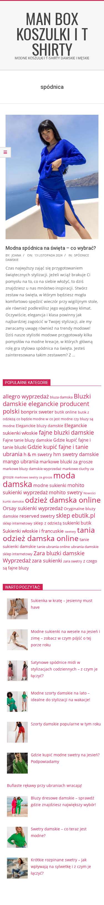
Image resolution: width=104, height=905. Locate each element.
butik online (66, 412)
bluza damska (61, 397)
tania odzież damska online (49, 534)
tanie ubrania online (53, 546)
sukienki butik (77, 523)
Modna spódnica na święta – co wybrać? (51, 248)
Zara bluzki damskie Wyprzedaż (44, 556)
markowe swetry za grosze (33, 477)
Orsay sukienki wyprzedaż (33, 508)
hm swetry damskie (76, 454)
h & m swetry (38, 454)
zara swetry (72, 561)
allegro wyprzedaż (26, 396)
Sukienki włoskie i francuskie (33, 531)
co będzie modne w (32, 418)
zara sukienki (47, 560)
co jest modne (61, 418)
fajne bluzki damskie (66, 432)
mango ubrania (21, 461)
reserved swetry (37, 516)
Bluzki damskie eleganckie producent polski (47, 403)
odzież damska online (63, 500)
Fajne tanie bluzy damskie (27, 440)
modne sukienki (49, 485)
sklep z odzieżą (48, 523)
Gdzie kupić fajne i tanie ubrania (45, 450)
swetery (70, 531)
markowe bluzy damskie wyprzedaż (32, 468)
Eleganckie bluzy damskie (39, 425)
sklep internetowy (17, 523)
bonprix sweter (37, 412)
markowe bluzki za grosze (66, 462)
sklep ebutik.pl (75, 515)
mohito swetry (65, 492)
